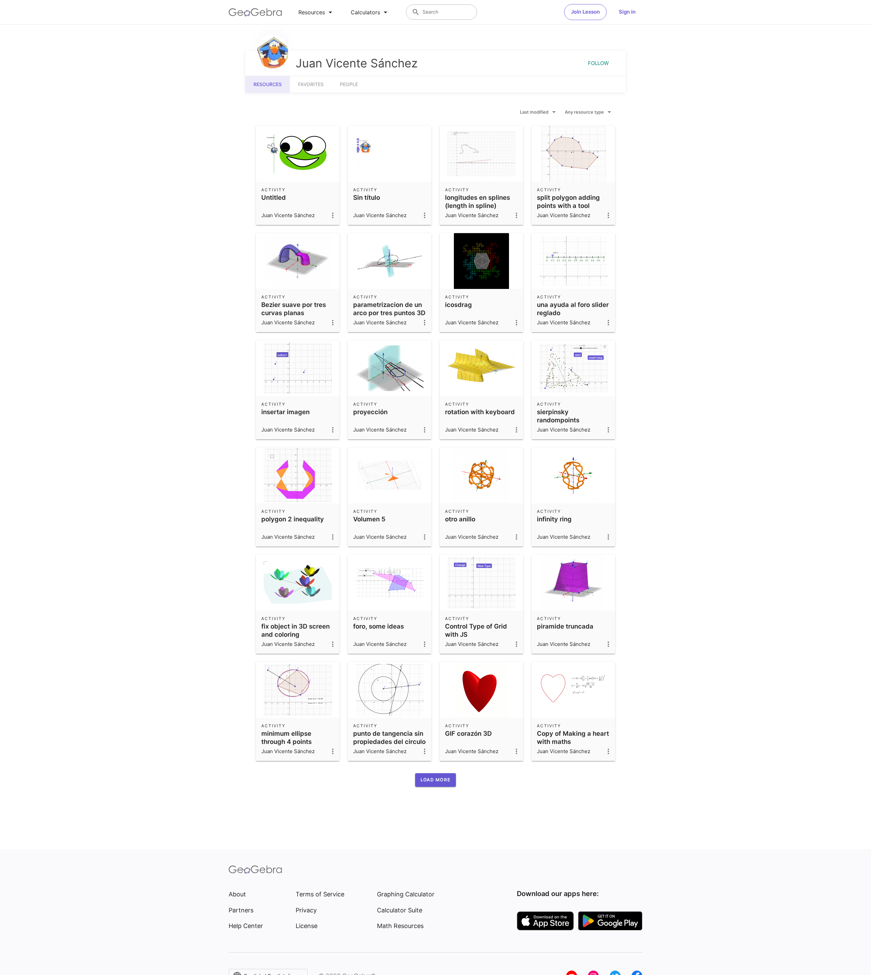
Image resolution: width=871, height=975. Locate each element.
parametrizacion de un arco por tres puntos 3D (389, 308)
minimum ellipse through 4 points (286, 737)
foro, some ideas (378, 626)
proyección (370, 412)
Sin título (366, 197)
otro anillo (460, 519)
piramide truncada (565, 626)
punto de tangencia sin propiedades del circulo (389, 737)
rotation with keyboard (480, 412)
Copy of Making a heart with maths (573, 737)
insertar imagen (285, 412)
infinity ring (554, 519)
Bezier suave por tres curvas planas (293, 308)
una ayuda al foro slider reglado (573, 308)
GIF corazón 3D (468, 733)
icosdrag (458, 304)
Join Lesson (585, 12)
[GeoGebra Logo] (255, 12)
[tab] (316, 12)
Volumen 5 (369, 519)
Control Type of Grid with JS (476, 630)
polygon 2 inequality (292, 519)
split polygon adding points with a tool (568, 201)
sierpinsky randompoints (558, 416)
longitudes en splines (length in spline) (477, 201)
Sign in (627, 12)
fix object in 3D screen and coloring (295, 630)
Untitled (273, 197)
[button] (435, 780)
